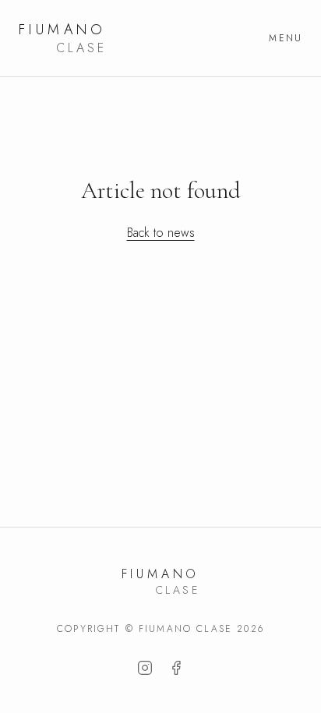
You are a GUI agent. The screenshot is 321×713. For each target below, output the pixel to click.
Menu (285, 38)
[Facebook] (176, 668)
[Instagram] (145, 668)
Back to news (161, 233)
